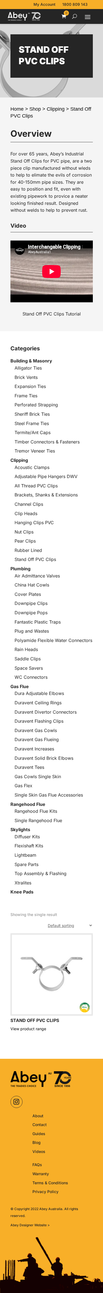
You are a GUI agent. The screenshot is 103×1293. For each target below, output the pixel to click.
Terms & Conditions (50, 1182)
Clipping (56, 109)
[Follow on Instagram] (16, 1102)
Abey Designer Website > (30, 1225)
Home (17, 109)
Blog (36, 1142)
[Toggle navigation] (88, 16)
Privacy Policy (45, 1191)
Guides (38, 1133)
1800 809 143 (75, 4)
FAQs (37, 1164)
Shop (35, 109)
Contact (39, 1124)
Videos (38, 1151)
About (37, 1115)
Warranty (40, 1173)
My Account (44, 4)
